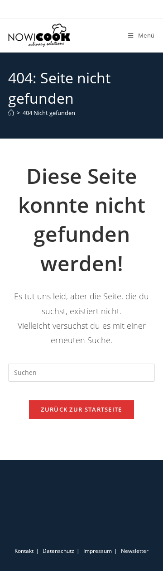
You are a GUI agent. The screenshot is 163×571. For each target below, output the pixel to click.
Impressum (97, 551)
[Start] (11, 113)
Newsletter (135, 551)
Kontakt (24, 551)
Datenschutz (58, 551)
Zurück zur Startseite (81, 409)
